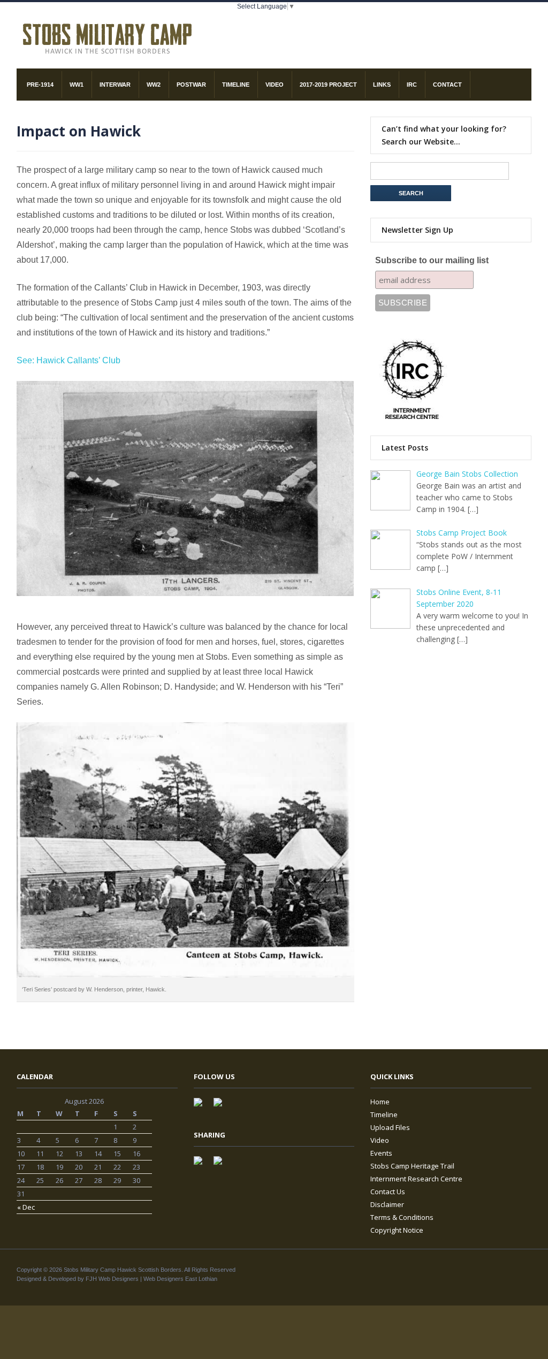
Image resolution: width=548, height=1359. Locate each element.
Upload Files (390, 1127)
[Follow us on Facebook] (202, 1106)
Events (381, 1153)
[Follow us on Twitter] (222, 1106)
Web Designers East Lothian (180, 1279)
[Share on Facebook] (202, 1164)
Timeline (235, 84)
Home (380, 1101)
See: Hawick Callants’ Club (68, 360)
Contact (447, 84)
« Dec (26, 1207)
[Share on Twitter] (222, 1164)
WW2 (154, 84)
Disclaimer (387, 1204)
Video (274, 84)
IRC (412, 84)
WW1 (76, 84)
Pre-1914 (40, 84)
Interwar (115, 84)
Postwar (191, 84)
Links (382, 84)
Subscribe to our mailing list (432, 260)
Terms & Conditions (401, 1217)
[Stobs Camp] (108, 37)
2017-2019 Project (328, 84)
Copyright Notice (396, 1230)
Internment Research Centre (416, 1179)
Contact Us (387, 1191)
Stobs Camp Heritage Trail (412, 1166)
